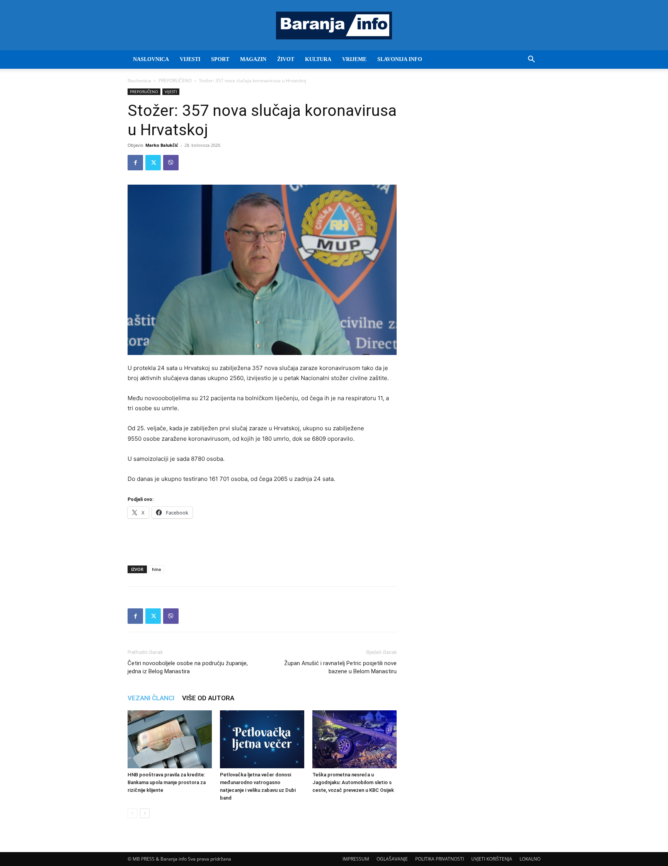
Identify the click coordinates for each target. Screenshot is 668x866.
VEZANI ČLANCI (151, 698)
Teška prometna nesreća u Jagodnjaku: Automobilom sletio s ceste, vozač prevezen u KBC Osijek (353, 782)
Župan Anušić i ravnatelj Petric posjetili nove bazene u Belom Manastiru (340, 667)
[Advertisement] (262, 539)
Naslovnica (139, 80)
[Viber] (171, 162)
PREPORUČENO (175, 80)
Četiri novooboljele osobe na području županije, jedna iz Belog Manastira (188, 667)
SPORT (220, 59)
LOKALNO (530, 859)
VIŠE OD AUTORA (208, 698)
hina (156, 569)
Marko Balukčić (161, 145)
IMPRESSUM (356, 859)
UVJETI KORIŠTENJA (491, 859)
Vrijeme (354, 59)
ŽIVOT (285, 59)
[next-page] (145, 813)
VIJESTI (190, 59)
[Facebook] (135, 162)
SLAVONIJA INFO (399, 59)
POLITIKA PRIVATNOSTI (439, 859)
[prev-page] (132, 813)
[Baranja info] (334, 25)
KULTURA (318, 59)
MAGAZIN (253, 59)
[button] (531, 60)
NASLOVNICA (151, 59)
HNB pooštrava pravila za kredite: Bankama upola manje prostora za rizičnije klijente (167, 782)
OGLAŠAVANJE (392, 859)
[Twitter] (153, 162)
